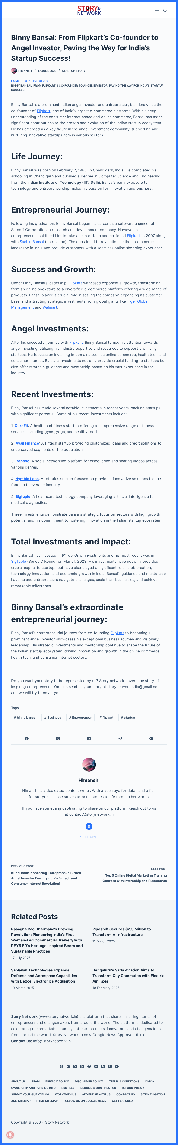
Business (52, 717)
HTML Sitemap (47, 1101)
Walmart (50, 307)
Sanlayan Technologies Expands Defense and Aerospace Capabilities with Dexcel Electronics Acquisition (44, 975)
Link (140, 1034)
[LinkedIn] (89, 739)
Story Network (24, 1016)
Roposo (22, 461)
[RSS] (103, 1066)
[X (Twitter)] (57, 739)
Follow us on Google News (85, 1101)
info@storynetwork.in (52, 1041)
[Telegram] (120, 739)
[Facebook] (26, 739)
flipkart (106, 717)
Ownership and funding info (33, 1088)
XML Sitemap (21, 1101)
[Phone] (110, 1066)
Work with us (65, 1094)
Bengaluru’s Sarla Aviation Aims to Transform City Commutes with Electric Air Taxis (128, 975)
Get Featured (122, 1101)
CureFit (21, 425)
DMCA (149, 1081)
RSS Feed (68, 1088)
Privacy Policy (57, 1081)
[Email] (96, 1066)
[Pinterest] (89, 1066)
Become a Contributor (98, 1088)
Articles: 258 (89, 836)
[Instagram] (68, 1066)
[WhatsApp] (151, 739)
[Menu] (157, 10)
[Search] (165, 10)
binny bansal (25, 717)
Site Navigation (153, 1094)
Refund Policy (133, 1088)
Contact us (125, 1094)
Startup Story (73, 70)
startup (128, 717)
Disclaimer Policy (89, 1081)
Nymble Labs (27, 478)
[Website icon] (89, 826)
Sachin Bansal (32, 241)
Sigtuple (23, 496)
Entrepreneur (80, 717)
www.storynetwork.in (58, 1016)
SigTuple (19, 561)
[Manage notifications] (10, 1135)
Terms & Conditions (124, 1081)
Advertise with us (96, 1094)
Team (36, 1081)
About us (18, 1081)
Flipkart (43, 110)
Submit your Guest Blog (30, 1094)
